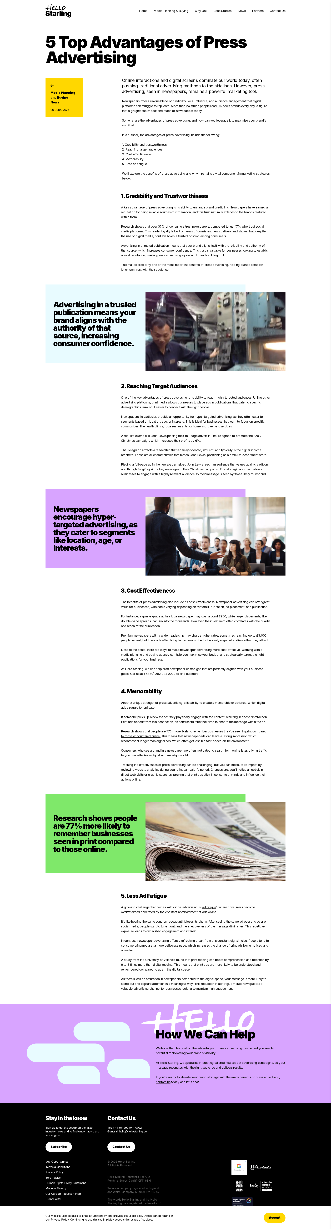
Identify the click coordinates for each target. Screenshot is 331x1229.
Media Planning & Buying (171, 11)
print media (159, 402)
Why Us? (200, 11)
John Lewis (195, 464)
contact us (163, 1082)
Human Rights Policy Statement (66, 1183)
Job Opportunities (57, 1161)
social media (129, 926)
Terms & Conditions (58, 1167)
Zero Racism (53, 1177)
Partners (258, 11)
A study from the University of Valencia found (152, 960)
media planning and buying (139, 654)
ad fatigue (209, 907)
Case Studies (222, 11)
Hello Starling (169, 1063)
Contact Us (277, 11)
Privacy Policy (54, 1172)
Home (143, 11)
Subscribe (59, 1146)
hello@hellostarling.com (134, 1131)
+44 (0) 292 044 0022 (159, 674)
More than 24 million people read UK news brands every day (213, 106)
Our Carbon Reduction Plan (63, 1193)
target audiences (150, 149)
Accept (274, 1217)
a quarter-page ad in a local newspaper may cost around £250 (182, 616)
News (242, 11)
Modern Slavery (56, 1188)
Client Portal (53, 1199)
